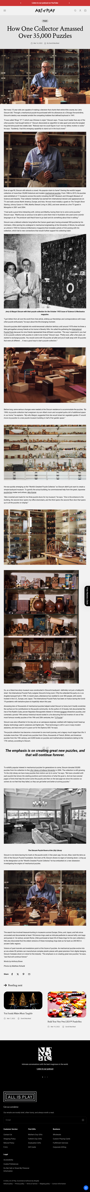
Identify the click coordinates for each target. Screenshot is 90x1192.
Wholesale (57, 1135)
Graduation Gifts (34, 1143)
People (45, 21)
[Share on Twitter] (18, 974)
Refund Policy (9, 1143)
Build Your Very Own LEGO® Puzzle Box (65, 1021)
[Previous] (20, 3)
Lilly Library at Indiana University (42, 770)
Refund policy (8, 1184)
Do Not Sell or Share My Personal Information (16, 1169)
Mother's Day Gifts (35, 1135)
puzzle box (8, 492)
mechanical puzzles (53, 193)
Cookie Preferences (11, 1164)
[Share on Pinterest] (23, 974)
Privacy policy (19, 1184)
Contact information (59, 1184)
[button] (87, 596)
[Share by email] (29, 974)
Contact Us (8, 1135)
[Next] (69, 3)
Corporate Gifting (59, 1147)
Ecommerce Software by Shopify (28, 1181)
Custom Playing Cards (61, 1139)
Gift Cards (32, 1147)
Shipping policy (45, 1184)
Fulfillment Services (60, 1143)
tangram (63, 712)
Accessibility (8, 1160)
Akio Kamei (31, 492)
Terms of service (31, 1184)
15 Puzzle (58, 717)
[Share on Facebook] (12, 974)
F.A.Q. (6, 1147)
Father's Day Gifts (35, 1139)
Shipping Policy (10, 1139)
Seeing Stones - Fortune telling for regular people (45, 3)
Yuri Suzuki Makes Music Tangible (18, 1013)
